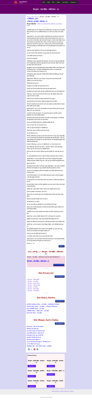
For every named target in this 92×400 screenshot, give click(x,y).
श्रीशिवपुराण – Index (33, 18)
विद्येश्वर (38, 24)
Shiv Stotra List (59, 301)
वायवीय (28, 25)
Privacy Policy (60, 391)
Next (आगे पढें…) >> (58, 265)
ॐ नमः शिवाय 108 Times (33, 344)
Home (28, 16)
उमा (57, 24)
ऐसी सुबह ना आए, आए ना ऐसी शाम (35, 335)
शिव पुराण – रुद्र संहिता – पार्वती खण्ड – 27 (38, 261)
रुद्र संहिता (43, 24)
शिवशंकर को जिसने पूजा (33, 329)
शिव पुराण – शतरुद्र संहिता (33, 283)
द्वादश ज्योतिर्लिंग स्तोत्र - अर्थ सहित (35, 308)
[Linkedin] (37, 349)
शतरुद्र (48, 24)
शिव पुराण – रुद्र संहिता (33, 281)
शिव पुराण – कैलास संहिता (33, 289)
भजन (43, 2)
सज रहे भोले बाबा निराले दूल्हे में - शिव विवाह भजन (38, 342)
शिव (53, 2)
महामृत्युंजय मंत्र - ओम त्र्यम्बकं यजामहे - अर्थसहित (39, 346)
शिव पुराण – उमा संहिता (33, 287)
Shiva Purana (35, 16)
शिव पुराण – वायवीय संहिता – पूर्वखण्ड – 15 (55, 370)
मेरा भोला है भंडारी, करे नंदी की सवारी (36, 331)
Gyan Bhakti (23, 2)
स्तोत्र (58, 2)
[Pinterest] (34, 349)
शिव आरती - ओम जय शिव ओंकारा (35, 326)
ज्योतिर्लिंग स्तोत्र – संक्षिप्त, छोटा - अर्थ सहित (38, 311)
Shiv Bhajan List (59, 323)
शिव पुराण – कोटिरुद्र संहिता (34, 285)
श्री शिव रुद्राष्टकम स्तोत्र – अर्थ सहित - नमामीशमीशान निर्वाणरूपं (43, 304)
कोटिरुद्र (53, 24)
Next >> (61, 246)
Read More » (31, 366)
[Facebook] (29, 349)
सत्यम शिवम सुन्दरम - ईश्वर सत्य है (35, 333)
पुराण (48, 2)
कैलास (60, 24)
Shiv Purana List (59, 276)
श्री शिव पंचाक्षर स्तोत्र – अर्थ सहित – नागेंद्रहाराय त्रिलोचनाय (42, 306)
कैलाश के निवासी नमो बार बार (34, 337)
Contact (71, 391)
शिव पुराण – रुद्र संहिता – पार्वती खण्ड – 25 (37, 21)
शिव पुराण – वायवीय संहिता (33, 290)
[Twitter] (31, 349)
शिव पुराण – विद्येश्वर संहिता (33, 279)
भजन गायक (65, 2)
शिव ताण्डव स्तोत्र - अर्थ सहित (34, 313)
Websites (73, 2)
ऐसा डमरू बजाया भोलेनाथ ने (33, 339)
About (66, 391)
